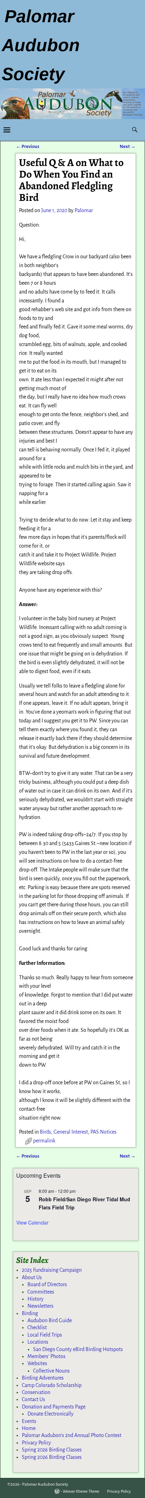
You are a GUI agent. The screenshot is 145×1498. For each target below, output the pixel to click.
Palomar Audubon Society (45, 1484)
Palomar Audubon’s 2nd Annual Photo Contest (71, 1435)
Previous (27, 146)
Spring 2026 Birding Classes (52, 1450)
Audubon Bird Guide (49, 1320)
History (35, 1299)
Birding (30, 1313)
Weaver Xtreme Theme (81, 1491)
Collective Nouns (51, 1371)
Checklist (37, 1327)
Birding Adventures (43, 1378)
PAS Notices (103, 1132)
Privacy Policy (36, 1442)
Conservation (36, 1392)
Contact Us (33, 1399)
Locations (37, 1342)
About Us (32, 1277)
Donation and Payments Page (54, 1407)
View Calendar (32, 1222)
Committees (40, 1292)
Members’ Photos (46, 1356)
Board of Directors (47, 1284)
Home (29, 1428)
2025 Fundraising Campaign (52, 1270)
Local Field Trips (44, 1335)
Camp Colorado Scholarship (52, 1385)
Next (127, 146)
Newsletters (40, 1306)
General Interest (70, 1132)
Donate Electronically (50, 1414)
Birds (45, 1132)
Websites (37, 1363)
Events (29, 1421)
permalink (44, 1140)
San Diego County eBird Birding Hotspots (78, 1349)
